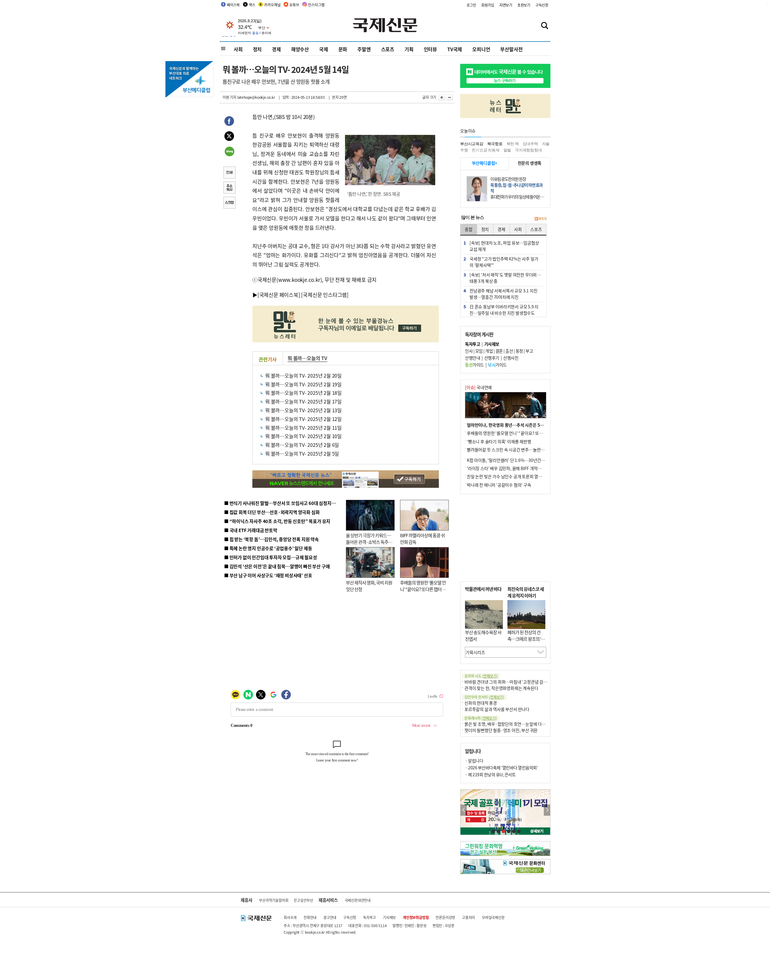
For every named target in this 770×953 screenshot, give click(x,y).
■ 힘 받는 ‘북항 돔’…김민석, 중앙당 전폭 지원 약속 (271, 539)
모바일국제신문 (493, 917)
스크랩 (229, 203)
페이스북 (233, 4)
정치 (257, 49)
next (547, 810)
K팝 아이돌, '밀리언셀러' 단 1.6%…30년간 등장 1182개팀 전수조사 (525, 460)
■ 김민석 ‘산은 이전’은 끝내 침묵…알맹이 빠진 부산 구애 (277, 566)
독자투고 (369, 917)
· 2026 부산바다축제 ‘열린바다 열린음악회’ (501, 768)
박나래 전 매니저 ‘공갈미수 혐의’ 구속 (499, 485)
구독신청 (541, 5)
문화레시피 (480, 718)
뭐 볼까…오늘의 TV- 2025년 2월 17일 (303, 401)
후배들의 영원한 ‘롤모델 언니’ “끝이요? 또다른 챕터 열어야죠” (423, 589)
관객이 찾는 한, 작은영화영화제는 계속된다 (501, 688)
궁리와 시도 (480, 675)
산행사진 (510, 358)
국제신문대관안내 (358, 900)
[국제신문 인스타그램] (325, 294)
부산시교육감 (471, 144)
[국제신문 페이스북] (278, 294)
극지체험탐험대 (528, 150)
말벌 (507, 150)
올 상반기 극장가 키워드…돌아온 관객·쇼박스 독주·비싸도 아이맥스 (368, 542)
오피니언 (481, 49)
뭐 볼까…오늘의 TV (307, 358)
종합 (469, 229)
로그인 (471, 5)
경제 (276, 49)
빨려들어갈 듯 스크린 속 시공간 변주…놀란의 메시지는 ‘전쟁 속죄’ (523, 450)
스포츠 (387, 49)
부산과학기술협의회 (273, 900)
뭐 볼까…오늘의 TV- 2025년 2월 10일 (303, 436)
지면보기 (505, 5)
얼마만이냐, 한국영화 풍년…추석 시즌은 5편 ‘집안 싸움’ (515, 425)
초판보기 (523, 5)
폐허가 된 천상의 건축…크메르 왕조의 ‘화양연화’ (526, 639)
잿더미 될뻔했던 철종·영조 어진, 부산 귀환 (500, 730)
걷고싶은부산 (303, 900)
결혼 (499, 351)
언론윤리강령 (445, 917)
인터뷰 (430, 49)
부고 (529, 351)
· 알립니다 (474, 761)
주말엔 (364, 49)
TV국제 (454, 49)
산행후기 (491, 358)
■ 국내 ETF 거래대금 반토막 (250, 530)
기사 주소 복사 (229, 188)
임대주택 (530, 144)
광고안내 (329, 917)
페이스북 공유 (229, 122)
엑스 (252, 4)
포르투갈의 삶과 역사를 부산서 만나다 (496, 709)
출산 (509, 351)
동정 (519, 351)
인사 (469, 351)
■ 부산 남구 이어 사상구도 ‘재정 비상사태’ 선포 (268, 575)
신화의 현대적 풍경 (480, 703)
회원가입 (487, 5)
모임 (479, 351)
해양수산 (300, 49)
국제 (323, 49)
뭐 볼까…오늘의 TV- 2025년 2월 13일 (303, 410)
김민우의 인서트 (484, 696)
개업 (489, 351)
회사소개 (290, 917)
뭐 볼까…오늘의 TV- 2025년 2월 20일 (303, 375)
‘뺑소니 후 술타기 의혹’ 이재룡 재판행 (499, 441)
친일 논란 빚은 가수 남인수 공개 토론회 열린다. (507, 476)
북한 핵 (513, 144)
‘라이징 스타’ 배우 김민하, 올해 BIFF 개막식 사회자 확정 (514, 468)
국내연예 (478, 387)
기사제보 (389, 917)
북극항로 (495, 144)
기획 (409, 49)
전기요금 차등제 (485, 150)
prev (463, 810)
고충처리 (468, 917)
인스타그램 (316, 4)
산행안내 (472, 358)
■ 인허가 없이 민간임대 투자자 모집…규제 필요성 (270, 557)
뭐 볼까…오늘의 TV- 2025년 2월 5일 (302, 453)
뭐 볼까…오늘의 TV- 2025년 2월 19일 (303, 384)
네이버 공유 (229, 152)
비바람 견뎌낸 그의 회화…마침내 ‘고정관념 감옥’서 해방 (512, 682)
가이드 (474, 365)
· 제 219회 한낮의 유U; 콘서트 (490, 774)
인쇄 (229, 173)
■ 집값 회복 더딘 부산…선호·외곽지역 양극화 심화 (271, 512)
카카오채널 (272, 4)
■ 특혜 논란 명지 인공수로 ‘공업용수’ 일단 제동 (268, 548)
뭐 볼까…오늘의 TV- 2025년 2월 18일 (303, 392)
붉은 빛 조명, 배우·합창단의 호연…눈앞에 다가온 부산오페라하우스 (522, 724)
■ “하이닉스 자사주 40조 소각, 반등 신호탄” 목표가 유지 (277, 521)
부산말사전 (511, 49)
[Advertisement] (505, 537)
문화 (342, 49)
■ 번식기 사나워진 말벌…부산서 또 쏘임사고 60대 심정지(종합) (283, 503)
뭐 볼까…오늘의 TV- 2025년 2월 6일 (302, 444)
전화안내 (309, 917)
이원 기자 (229, 97)
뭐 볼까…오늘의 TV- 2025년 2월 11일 (303, 427)
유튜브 (294, 4)
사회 (238, 49)
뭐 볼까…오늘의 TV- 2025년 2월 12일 (303, 418)
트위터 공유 (229, 137)
